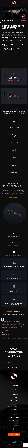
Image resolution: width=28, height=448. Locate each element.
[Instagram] (26, 2)
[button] (4, 3)
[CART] (25, 4)
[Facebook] (23, 2)
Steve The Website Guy (17, 444)
